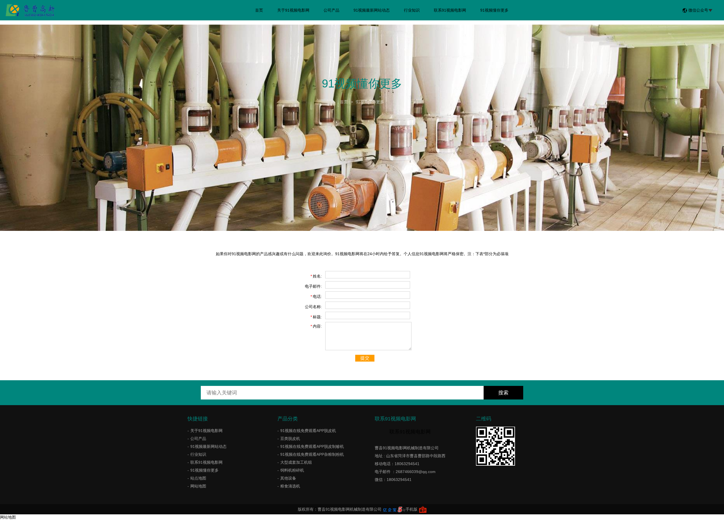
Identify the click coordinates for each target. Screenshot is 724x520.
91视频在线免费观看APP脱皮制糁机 (312, 446)
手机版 (411, 509)
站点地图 (198, 478)
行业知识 (412, 10)
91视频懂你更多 (494, 10)
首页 (259, 10)
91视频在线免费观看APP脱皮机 (308, 430)
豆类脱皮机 (290, 438)
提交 (364, 358)
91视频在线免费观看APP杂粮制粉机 (312, 454)
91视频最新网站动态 (372, 10)
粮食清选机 (290, 486)
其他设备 (288, 478)
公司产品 (331, 10)
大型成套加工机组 (296, 462)
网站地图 (198, 486)
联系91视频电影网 (450, 10)
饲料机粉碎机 (292, 470)
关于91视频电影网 (293, 10)
